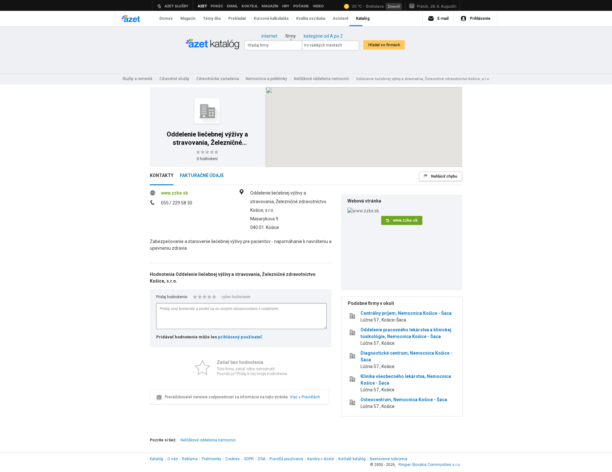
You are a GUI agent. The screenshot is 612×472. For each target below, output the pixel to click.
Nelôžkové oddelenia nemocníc (208, 440)
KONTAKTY (161, 175)
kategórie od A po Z (323, 36)
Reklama (190, 459)
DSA (261, 459)
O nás (172, 459)
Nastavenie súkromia (388, 459)
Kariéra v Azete (320, 459)
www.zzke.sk (174, 192)
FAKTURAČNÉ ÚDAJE (202, 175)
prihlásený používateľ (240, 337)
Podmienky (211, 459)
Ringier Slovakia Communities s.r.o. (429, 464)
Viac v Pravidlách (305, 397)
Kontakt (352, 459)
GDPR (249, 459)
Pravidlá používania (286, 459)
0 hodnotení (207, 159)
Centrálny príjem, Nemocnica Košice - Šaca (406, 313)
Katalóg (156, 459)
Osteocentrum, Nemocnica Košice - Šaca (404, 399)
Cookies (232, 459)
